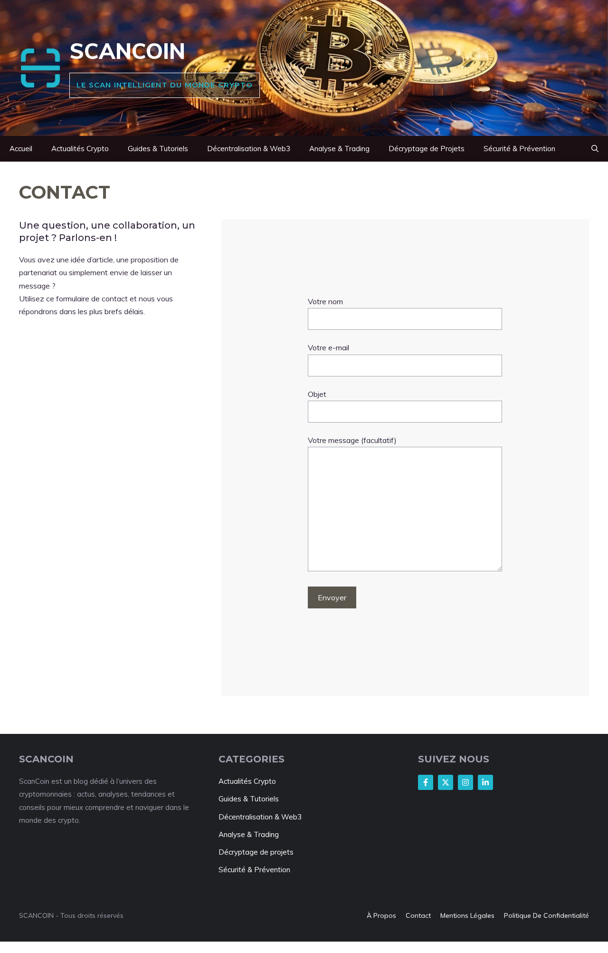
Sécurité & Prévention (519, 148)
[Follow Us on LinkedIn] (485, 782)
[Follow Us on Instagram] (465, 782)
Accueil (21, 148)
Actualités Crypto (80, 148)
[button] (595, 149)
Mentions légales (467, 915)
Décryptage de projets (256, 852)
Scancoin (127, 51)
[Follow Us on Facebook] (425, 782)
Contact (418, 915)
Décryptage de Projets (427, 148)
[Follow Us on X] (445, 782)
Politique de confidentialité (546, 915)
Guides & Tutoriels (158, 148)
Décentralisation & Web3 (248, 148)
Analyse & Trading (339, 148)
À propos (381, 915)
